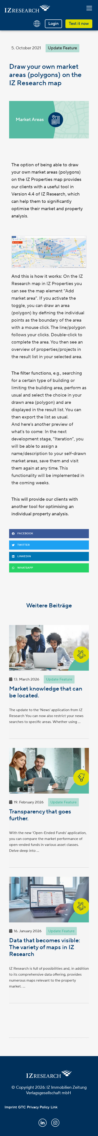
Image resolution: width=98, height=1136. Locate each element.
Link (54, 1107)
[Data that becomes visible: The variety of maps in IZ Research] (49, 899)
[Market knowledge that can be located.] (49, 648)
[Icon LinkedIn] (43, 1123)
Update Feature (62, 48)
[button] (89, 8)
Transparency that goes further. (40, 815)
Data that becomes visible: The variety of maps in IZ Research (44, 947)
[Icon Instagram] (55, 1123)
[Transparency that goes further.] (49, 771)
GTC (22, 1107)
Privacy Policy (38, 1107)
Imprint (11, 1107)
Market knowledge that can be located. (45, 692)
